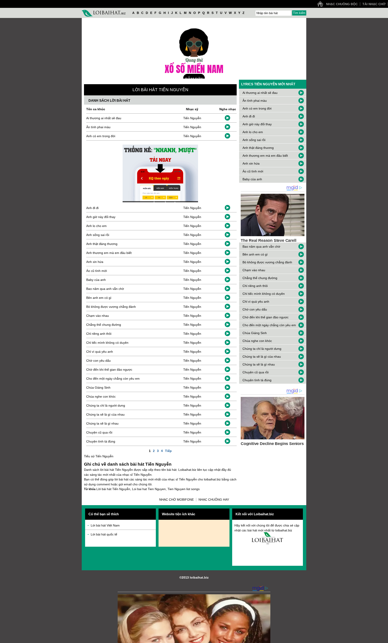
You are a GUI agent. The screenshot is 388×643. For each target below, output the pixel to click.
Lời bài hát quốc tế (104, 534)
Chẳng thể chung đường (103, 324)
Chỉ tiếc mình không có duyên (107, 342)
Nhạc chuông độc (342, 4)
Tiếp (168, 451)
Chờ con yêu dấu (98, 360)
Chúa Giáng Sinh (98, 387)
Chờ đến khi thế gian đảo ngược (109, 369)
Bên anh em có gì (98, 297)
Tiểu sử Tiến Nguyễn (98, 456)
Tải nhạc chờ (374, 4)
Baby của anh (96, 280)
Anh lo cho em (96, 226)
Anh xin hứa (94, 262)
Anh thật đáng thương (101, 244)
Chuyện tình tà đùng (100, 441)
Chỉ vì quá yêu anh (99, 351)
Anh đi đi (92, 208)
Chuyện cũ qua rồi (99, 432)
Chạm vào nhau (97, 315)
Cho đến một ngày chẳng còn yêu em (113, 378)
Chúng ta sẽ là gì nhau (102, 423)
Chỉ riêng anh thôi (98, 333)
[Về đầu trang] (383, 638)
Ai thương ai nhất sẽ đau (103, 118)
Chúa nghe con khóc (101, 396)
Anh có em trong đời (100, 136)
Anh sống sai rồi (97, 235)
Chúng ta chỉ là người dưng (105, 405)
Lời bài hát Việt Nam (105, 525)
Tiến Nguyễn (192, 118)
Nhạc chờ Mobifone (176, 499)
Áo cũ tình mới (96, 271)
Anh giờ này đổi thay (100, 217)
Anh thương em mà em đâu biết (109, 253)
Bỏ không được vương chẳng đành (111, 306)
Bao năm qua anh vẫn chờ (105, 289)
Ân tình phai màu (98, 127)
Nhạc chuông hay (213, 499)
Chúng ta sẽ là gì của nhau (105, 414)
